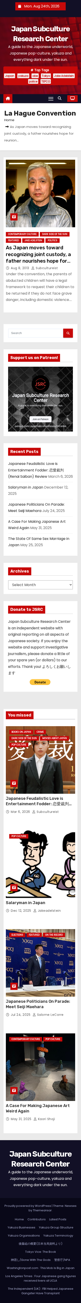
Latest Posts (57, 1219)
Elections (17, 935)
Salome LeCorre (50, 1014)
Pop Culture (18, 744)
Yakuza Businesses (21, 1227)
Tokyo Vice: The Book (40, 1252)
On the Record (54, 935)
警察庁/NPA (62, 1260)
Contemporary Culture (22, 234)
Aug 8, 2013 (20, 268)
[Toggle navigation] (51, 98)
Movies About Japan (54, 738)
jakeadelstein (49, 910)
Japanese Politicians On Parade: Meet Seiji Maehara (38, 1004)
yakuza (23, 76)
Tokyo (46, 76)
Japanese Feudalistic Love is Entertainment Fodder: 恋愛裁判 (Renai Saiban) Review (36, 470)
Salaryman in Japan (25, 487)
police (33, 81)
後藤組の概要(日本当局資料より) (40, 1244)
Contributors (36, 1219)
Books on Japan (21, 732)
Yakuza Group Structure (56, 1227)
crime (40, 732)
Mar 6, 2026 (21, 812)
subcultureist (46, 268)
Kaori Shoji (46, 1119)
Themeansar (42, 1210)
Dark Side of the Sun (54, 234)
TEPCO (45, 81)
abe (35, 76)
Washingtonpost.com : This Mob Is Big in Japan (40, 1268)
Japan (9, 76)
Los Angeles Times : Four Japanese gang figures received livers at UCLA (40, 1278)
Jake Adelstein (64, 76)
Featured (13, 240)
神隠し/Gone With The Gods (31, 1260)
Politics (52, 240)
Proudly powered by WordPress (28, 1206)
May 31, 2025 (21, 1119)
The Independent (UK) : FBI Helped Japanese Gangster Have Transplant (40, 1291)
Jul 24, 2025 (21, 1014)
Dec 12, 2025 (21, 910)
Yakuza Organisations (24, 1235)
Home (9, 120)
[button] (61, 98)
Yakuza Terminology (58, 1235)
